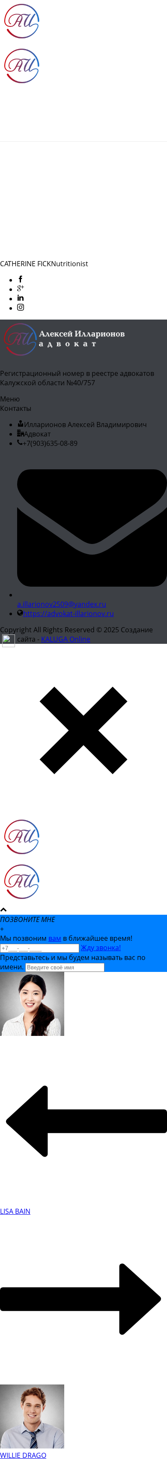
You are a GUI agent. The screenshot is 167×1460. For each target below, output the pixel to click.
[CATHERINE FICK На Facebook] (20, 280)
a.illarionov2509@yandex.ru (61, 604)
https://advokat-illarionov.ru (68, 613)
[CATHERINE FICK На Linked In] (20, 298)
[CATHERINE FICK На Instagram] (20, 308)
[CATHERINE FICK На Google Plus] (20, 289)
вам (54, 938)
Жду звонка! (101, 947)
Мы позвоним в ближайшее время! (66, 938)
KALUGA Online (65, 639)
